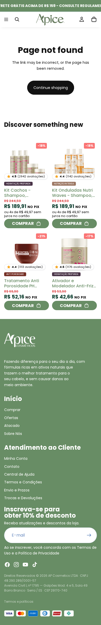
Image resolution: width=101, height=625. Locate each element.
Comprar (12, 409)
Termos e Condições (23, 482)
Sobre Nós (13, 433)
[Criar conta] (89, 535)
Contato (11, 466)
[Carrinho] (94, 19)
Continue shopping (50, 87)
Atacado (12, 425)
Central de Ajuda (19, 474)
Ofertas (11, 417)
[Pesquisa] (17, 19)
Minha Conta (15, 458)
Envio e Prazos (17, 490)
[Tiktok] (35, 564)
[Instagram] (16, 564)
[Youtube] (25, 564)
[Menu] (6, 19)
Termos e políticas (18, 601)
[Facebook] (7, 564)
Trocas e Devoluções (23, 498)
